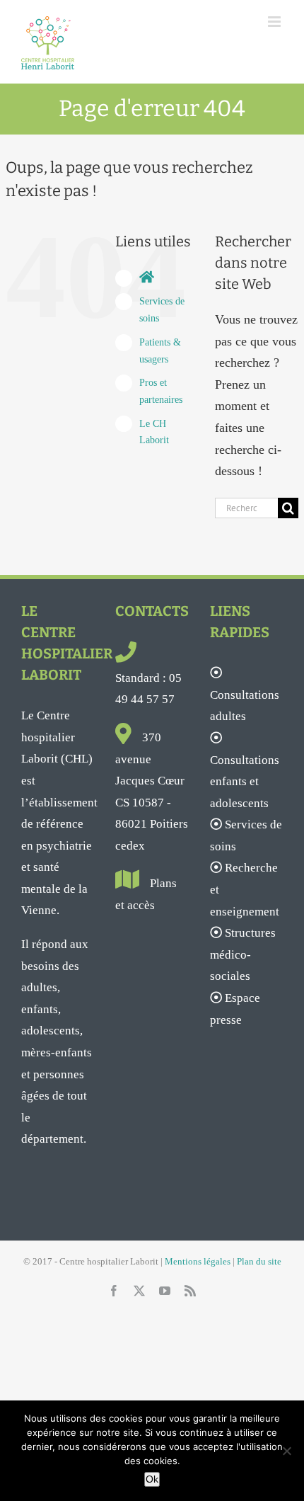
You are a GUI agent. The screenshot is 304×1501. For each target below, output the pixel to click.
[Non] (286, 1451)
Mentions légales (197, 1261)
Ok (152, 1479)
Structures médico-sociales (243, 954)
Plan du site (259, 1261)
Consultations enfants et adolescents (244, 781)
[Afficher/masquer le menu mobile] (275, 21)
